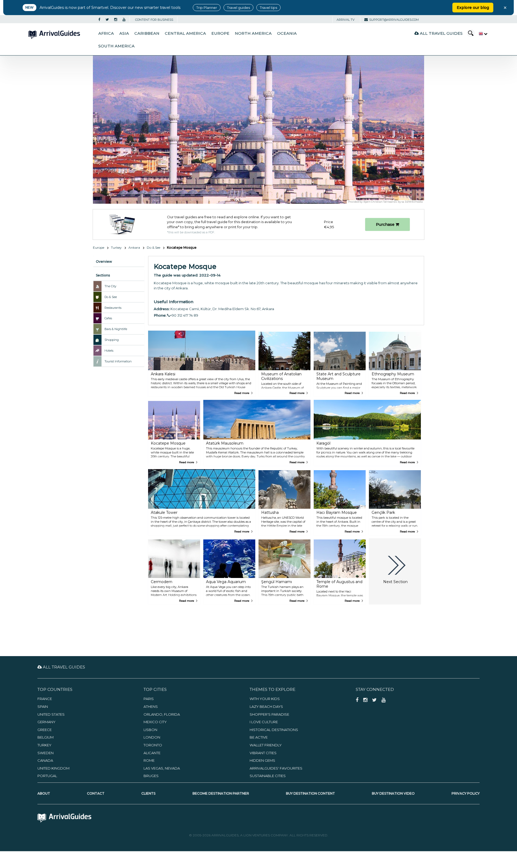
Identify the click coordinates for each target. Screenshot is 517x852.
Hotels (108, 350)
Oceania (287, 33)
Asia (124, 33)
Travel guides (238, 7)
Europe (220, 33)
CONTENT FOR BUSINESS (154, 20)
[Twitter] (107, 20)
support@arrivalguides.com (394, 20)
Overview (104, 261)
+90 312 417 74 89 (184, 315)
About (43, 793)
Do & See (153, 247)
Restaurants (112, 308)
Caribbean (146, 33)
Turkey (116, 247)
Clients (148, 793)
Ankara (134, 247)
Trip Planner (206, 7)
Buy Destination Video (393, 793)
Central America (185, 33)
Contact (95, 793)
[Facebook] (99, 20)
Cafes (108, 318)
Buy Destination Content (310, 793)
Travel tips (268, 7)
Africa (106, 33)
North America (253, 33)
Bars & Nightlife (115, 329)
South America (116, 46)
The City (110, 286)
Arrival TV (346, 20)
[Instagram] (115, 20)
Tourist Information (118, 361)
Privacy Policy (466, 793)
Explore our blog (473, 7)
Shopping (111, 340)
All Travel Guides (441, 33)
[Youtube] (124, 20)
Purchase (386, 224)
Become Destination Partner (221, 793)
